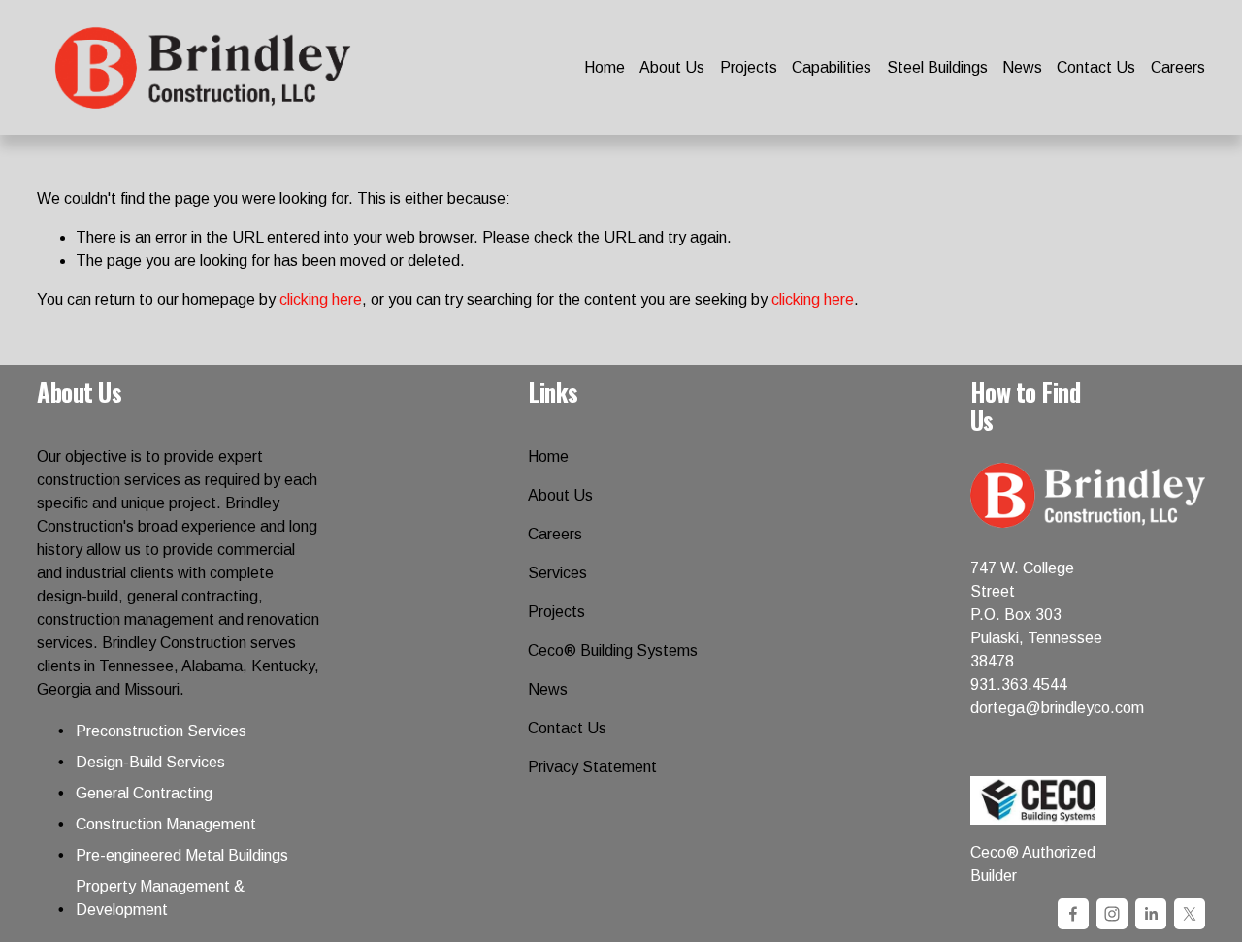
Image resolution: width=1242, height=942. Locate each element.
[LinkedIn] (1150, 913)
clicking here (320, 299)
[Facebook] (1073, 913)
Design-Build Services (150, 762)
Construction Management (166, 824)
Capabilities (831, 67)
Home (604, 67)
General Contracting (144, 793)
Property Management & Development (160, 898)
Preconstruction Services (161, 731)
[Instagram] (1112, 913)
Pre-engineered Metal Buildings (182, 855)
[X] (1189, 913)
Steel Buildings (937, 67)
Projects (748, 67)
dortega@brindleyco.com (1057, 707)
